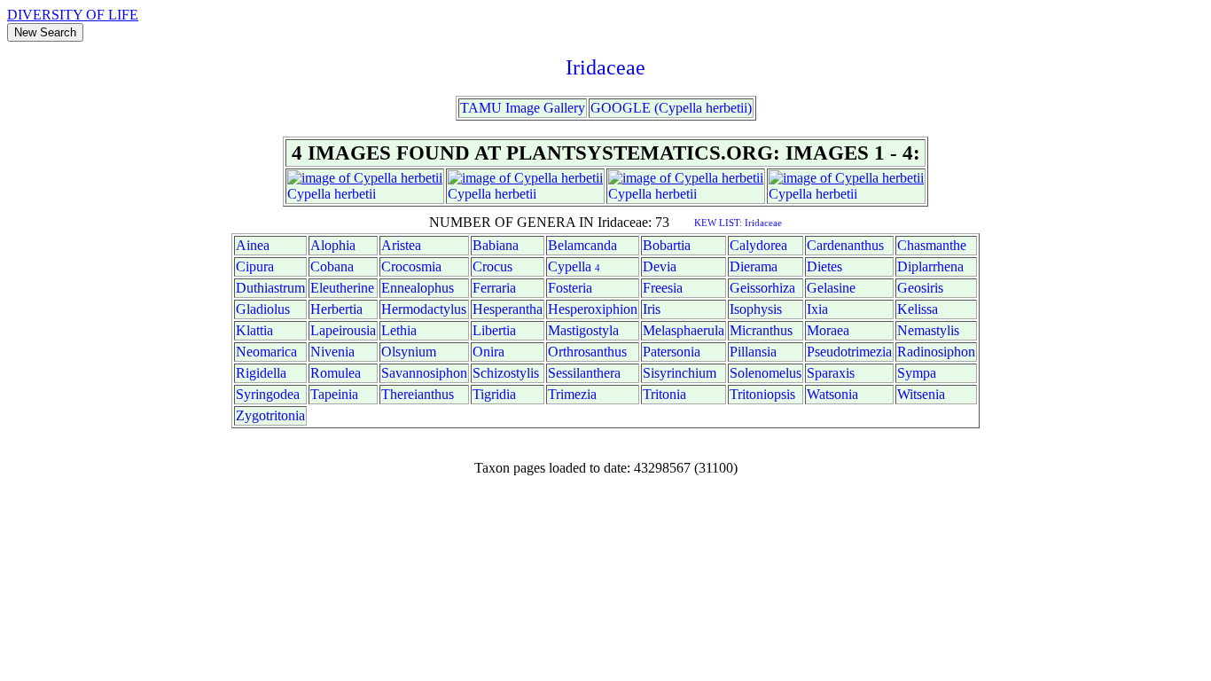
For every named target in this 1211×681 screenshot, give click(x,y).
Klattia (254, 330)
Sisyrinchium (679, 372)
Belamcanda (582, 245)
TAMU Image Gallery (522, 107)
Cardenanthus (845, 245)
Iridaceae (605, 67)
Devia (659, 266)
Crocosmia (411, 266)
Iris (651, 309)
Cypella (309, 193)
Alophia (332, 245)
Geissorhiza (762, 287)
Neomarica (266, 351)
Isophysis (756, 309)
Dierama (753, 266)
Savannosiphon (424, 372)
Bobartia (667, 245)
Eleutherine (342, 287)
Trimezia (572, 394)
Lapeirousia (343, 330)
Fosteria (570, 287)
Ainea (253, 245)
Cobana (332, 266)
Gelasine (831, 287)
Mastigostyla (583, 330)
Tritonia (664, 394)
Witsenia (921, 394)
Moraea (828, 330)
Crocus (492, 266)
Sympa (916, 372)
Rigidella (261, 372)
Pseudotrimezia (849, 351)
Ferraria (494, 287)
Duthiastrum (270, 287)
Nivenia (332, 351)
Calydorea (758, 245)
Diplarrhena (930, 266)
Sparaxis (831, 372)
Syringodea (268, 394)
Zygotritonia (270, 415)
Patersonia (671, 351)
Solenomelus (765, 372)
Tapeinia (334, 394)
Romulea (335, 372)
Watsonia (832, 394)
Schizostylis (506, 372)
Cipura (255, 266)
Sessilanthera (584, 372)
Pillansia (753, 351)
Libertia (494, 330)
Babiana (496, 245)
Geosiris (920, 287)
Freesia (663, 287)
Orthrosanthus (587, 351)
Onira (488, 351)
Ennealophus (417, 287)
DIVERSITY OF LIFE (72, 14)
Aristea (401, 245)
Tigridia (494, 394)
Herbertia (336, 309)
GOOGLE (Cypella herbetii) (671, 107)
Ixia (817, 309)
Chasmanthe (931, 245)
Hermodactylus (423, 309)
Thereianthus (417, 394)
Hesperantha (508, 309)
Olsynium (408, 351)
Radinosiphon (936, 351)
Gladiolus (263, 309)
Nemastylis (928, 330)
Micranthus (761, 330)
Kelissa (917, 309)
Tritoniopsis (762, 394)
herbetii (355, 193)
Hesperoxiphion (592, 309)
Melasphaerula (683, 330)
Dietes (824, 266)
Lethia (399, 330)
